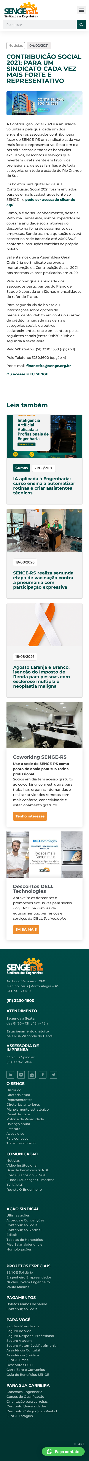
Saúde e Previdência (23, 1326)
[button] (81, 10)
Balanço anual (18, 1124)
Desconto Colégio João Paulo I (31, 1411)
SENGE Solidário (19, 1272)
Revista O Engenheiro (24, 1189)
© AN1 (79, 1444)
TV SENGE (14, 1185)
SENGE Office (17, 1360)
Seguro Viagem (19, 1341)
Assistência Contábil (23, 1350)
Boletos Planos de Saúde (26, 1304)
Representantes (19, 1100)
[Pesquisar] (81, 24)
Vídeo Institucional (21, 1165)
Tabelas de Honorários (24, 1240)
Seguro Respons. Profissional (30, 1336)
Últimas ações (18, 1215)
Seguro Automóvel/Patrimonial (31, 1345)
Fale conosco (17, 1138)
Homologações (19, 1249)
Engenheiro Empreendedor (28, 1277)
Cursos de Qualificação (25, 1396)
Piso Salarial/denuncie (24, 1244)
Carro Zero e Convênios (25, 1370)
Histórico (13, 1090)
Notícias (13, 1160)
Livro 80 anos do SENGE (26, 1175)
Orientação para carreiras (27, 1401)
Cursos (21, 468)
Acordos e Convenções (25, 1220)
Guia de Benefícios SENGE (27, 1375)
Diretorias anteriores (23, 1104)
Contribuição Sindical (23, 1230)
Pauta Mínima (17, 1287)
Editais (11, 1235)
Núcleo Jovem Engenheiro (28, 1282)
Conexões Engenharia (24, 1392)
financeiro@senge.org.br (48, 366)
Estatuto (13, 1129)
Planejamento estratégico (27, 1109)
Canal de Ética (18, 1114)
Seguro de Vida (18, 1331)
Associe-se (15, 1133)
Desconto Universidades (26, 1406)
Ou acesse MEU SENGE (27, 374)
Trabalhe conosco (21, 1143)
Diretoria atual (18, 1095)
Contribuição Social (22, 1225)
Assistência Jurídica (22, 1355)
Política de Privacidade (25, 1119)
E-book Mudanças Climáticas (30, 1180)
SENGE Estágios (19, 1416)
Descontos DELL (20, 1365)
